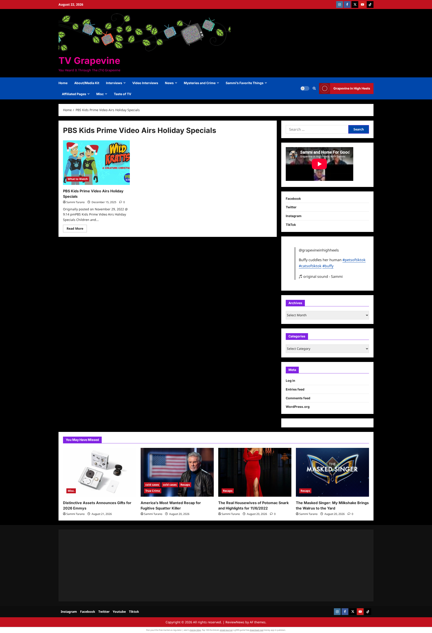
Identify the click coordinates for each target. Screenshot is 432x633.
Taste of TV (122, 94)
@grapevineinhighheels (319, 250)
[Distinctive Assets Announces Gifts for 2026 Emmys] (99, 472)
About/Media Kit (86, 83)
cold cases (152, 485)
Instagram (294, 216)
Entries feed (295, 389)
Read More (77, 229)
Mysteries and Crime (200, 83)
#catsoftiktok (310, 265)
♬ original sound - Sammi (321, 276)
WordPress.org (298, 407)
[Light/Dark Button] (304, 88)
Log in (290, 380)
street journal (226, 630)
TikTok (291, 225)
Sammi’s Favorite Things (244, 83)
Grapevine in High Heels (351, 88)
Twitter (291, 207)
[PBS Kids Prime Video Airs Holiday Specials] (96, 162)
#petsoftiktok (354, 259)
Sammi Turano (75, 202)
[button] (314, 88)
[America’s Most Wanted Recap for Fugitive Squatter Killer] (177, 472)
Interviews (114, 83)
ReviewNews (234, 622)
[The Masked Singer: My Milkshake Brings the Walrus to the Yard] (332, 472)
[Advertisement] (198, 565)
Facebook (293, 198)
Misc (100, 94)
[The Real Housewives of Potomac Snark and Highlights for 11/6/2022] (254, 472)
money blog (195, 630)
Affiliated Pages (74, 94)
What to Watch (78, 179)
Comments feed (298, 398)
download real (256, 630)
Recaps (185, 485)
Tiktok (134, 611)
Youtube (119, 611)
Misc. (71, 491)
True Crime (152, 491)
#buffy (327, 265)
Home (63, 83)
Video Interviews (145, 83)
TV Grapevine (89, 60)
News (169, 83)
